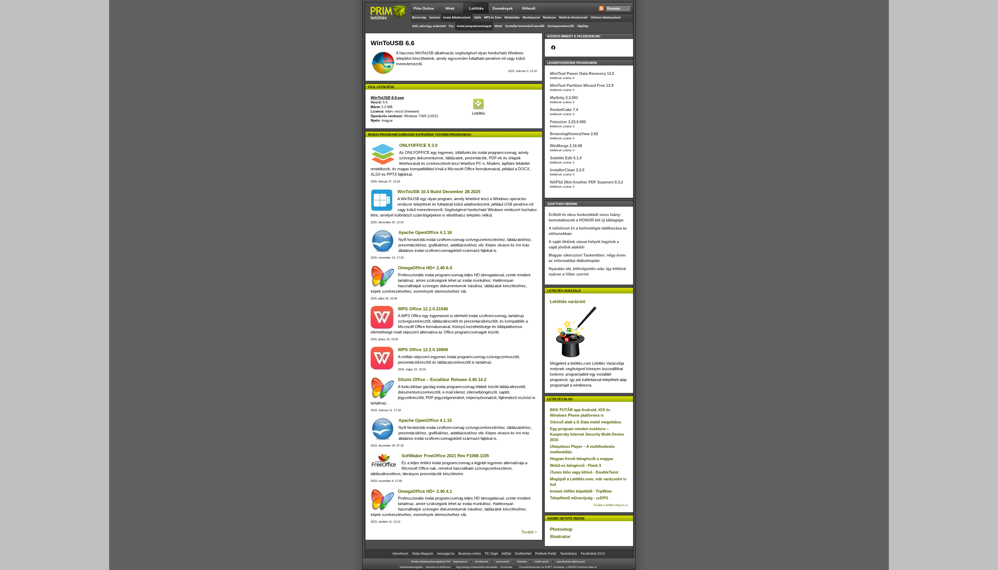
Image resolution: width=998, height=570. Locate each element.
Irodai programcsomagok (474, 26)
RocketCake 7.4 (564, 109)
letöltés (476, 8)
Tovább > (529, 532)
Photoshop (561, 529)
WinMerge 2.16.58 (566, 145)
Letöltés (478, 113)
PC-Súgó (491, 553)
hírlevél (528, 8)
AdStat (506, 553)
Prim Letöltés (388, 17)
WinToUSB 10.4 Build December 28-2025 (438, 191)
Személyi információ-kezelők (524, 26)
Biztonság (419, 17)
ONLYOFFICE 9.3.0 (418, 145)
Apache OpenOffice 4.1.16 (425, 232)
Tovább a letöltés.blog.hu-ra (610, 505)
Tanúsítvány (568, 553)
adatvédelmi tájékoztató (570, 561)
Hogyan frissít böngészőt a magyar (581, 458)
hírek (450, 8)
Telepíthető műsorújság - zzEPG (579, 498)
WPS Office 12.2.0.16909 (423, 349)
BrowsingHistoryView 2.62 (574, 134)
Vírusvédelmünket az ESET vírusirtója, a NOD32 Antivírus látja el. (558, 567)
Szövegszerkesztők (561, 26)
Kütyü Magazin (422, 553)
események (503, 8)
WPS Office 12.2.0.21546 (423, 308)
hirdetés (522, 561)
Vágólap (582, 26)
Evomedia (506, 567)
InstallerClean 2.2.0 (567, 170)
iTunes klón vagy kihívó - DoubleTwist (584, 472)
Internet (434, 17)
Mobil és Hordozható (573, 17)
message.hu (446, 553)
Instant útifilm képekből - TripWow (581, 491)
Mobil (498, 26)
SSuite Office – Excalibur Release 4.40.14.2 (442, 379)
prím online (423, 8)
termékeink (481, 561)
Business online (469, 553)
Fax (451, 26)
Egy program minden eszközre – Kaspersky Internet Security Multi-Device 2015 (587, 434)
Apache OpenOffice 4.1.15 (425, 420)
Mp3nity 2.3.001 (564, 97)
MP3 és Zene (492, 17)
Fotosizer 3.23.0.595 (568, 122)
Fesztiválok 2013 (593, 553)
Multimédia (512, 17)
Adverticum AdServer (438, 567)
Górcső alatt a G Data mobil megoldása (585, 422)
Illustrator (560, 536)
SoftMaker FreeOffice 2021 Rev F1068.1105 (445, 455)
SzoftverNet (523, 553)
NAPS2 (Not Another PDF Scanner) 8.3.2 (586, 182)
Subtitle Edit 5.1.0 (566, 158)
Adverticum (400, 553)
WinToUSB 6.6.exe (387, 97)
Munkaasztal (531, 17)
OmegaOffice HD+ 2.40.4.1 (425, 491)
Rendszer (549, 17)
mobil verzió (542, 561)
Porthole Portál (545, 553)
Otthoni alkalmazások (606, 17)
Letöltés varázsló (567, 301)
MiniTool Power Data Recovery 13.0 (582, 73)
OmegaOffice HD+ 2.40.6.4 (425, 267)
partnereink (502, 561)
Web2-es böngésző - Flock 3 (575, 465)
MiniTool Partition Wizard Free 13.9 (581, 85)
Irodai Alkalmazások (457, 17)
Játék (477, 17)
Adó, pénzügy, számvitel (429, 26)
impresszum (460, 561)
